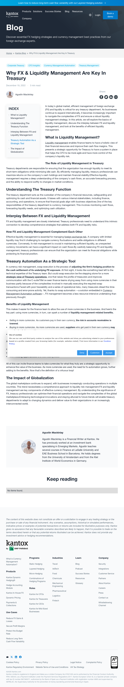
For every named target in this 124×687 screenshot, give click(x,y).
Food (54, 573)
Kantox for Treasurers (38, 599)
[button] (26, 11)
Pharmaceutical (59, 591)
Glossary (79, 583)
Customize (95, 353)
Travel (55, 564)
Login (97, 15)
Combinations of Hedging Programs (37, 579)
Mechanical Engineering (57, 584)
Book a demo (110, 15)
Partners (102, 578)
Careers (102, 588)
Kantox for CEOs (36, 604)
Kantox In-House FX (15, 593)
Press (101, 593)
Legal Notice (75, 662)
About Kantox (104, 583)
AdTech (55, 569)
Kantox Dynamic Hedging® (13, 579)
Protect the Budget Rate (14, 632)
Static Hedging (35, 564)
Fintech (55, 600)
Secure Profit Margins (15, 626)
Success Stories (53, 11)
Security (102, 564)
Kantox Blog (20, 53)
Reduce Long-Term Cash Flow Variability (15, 640)
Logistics (56, 596)
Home (9, 53)
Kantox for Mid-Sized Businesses (38, 610)
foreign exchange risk (75, 236)
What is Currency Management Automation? (13, 562)
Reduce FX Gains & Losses (14, 619)
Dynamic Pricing (13, 597)
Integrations (104, 569)
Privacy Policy (42, 662)
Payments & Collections (11, 604)
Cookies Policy (12, 662)
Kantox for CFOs (36, 594)
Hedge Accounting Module (14, 586)
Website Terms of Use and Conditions (52, 667)
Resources (80, 578)
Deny (82, 353)
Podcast (79, 569)
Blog (67, 11)
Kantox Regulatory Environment (20, 667)
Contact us (103, 597)
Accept (109, 352)
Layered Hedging (36, 569)
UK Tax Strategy (77, 667)
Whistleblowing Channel (105, 604)
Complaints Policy (94, 662)
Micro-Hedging (35, 573)
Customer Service (106, 573)
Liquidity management (56, 142)
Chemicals (57, 578)
